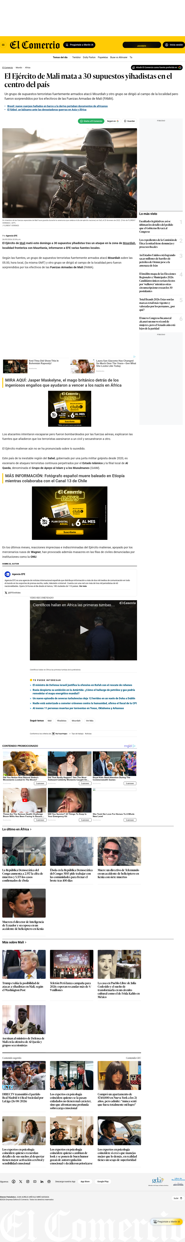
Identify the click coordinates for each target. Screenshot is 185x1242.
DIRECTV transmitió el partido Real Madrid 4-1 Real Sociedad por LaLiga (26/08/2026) (23, 1097)
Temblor (76, 57)
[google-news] (49, 1181)
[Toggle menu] (3, 45)
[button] (83, 630)
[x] (20, 1181)
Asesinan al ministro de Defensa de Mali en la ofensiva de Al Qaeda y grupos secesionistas (23, 1041)
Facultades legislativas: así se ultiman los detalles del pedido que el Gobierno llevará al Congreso (156, 226)
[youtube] (35, 1181)
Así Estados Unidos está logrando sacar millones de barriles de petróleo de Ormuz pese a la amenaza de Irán (157, 260)
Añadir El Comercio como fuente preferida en (156, 67)
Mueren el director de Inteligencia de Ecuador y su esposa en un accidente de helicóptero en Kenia (23, 925)
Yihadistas (61, 721)
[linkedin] (42, 1181)
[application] (83, 630)
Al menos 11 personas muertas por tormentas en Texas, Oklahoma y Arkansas (78, 708)
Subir (176, 1198)
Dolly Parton (89, 57)
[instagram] (27, 1181)
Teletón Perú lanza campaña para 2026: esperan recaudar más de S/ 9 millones (70, 986)
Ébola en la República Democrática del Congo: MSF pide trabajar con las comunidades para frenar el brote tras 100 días (71, 875)
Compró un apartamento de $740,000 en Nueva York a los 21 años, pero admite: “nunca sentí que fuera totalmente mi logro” (117, 1099)
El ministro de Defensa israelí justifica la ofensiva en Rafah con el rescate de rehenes (82, 685)
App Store (85, 1181)
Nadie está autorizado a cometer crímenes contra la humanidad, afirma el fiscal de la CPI (85, 703)
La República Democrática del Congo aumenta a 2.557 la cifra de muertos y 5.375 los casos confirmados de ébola (22, 875)
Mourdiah (76, 721)
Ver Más (89, 721)
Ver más (83, 586)
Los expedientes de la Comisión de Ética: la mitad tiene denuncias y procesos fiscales (158, 243)
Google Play (103, 1181)
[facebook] (13, 1181)
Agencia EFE (11, 236)
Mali (49, 721)
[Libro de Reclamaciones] (178, 1181)
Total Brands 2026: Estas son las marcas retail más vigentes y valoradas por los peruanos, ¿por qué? (157, 304)
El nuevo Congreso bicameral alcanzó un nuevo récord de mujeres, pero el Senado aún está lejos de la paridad (157, 323)
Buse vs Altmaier (118, 57)
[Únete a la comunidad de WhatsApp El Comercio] (91, 121)
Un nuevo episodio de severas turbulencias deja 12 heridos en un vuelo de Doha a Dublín (84, 698)
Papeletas (103, 57)
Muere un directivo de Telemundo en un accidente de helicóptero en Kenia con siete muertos (118, 873)
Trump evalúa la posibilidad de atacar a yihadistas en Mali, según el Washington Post (22, 986)
